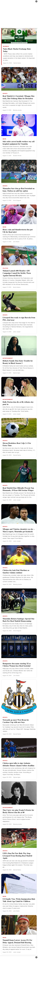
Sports (5, 93)
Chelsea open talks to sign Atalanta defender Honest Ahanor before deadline (18, 764)
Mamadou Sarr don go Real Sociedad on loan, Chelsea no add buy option (18, 189)
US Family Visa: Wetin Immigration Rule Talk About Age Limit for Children (19, 900)
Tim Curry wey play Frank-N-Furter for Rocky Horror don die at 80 (18, 811)
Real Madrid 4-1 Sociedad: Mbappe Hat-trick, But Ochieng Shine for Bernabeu (19, 97)
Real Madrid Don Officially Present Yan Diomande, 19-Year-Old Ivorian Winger (18, 489)
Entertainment (8, 358)
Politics (5, 268)
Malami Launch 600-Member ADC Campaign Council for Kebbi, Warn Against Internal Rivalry (17, 273)
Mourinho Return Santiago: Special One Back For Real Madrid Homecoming (18, 619)
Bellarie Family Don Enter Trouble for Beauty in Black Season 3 (18, 361)
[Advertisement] (19, 14)
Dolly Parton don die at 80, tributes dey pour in (18, 403)
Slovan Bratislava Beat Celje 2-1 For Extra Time (17, 444)
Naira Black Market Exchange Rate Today (17, 50)
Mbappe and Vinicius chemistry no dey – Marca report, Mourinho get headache (19, 530)
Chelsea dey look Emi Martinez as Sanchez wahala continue (16, 571)
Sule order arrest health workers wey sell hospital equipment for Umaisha (18, 142)
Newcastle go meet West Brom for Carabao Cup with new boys (16, 721)
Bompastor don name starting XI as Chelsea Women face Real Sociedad (17, 664)
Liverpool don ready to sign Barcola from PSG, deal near (19, 318)
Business (6, 46)
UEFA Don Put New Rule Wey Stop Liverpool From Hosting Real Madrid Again (17, 855)
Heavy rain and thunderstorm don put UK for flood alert (18, 230)
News (4, 139)
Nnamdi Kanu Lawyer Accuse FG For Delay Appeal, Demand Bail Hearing (17, 941)
